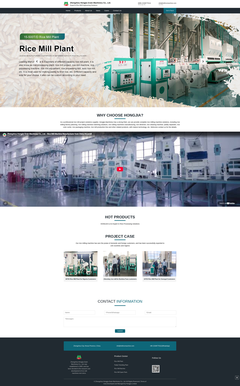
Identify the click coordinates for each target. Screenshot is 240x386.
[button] (37, 61)
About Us (88, 11)
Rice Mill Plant (118, 361)
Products (77, 11)
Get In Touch (170, 10)
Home (68, 11)
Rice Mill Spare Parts (120, 372)
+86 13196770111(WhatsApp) (160, 346)
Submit (120, 331)
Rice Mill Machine (119, 368)
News (98, 11)
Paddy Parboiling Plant (121, 365)
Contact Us (117, 11)
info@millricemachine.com (125, 346)
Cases (106, 11)
